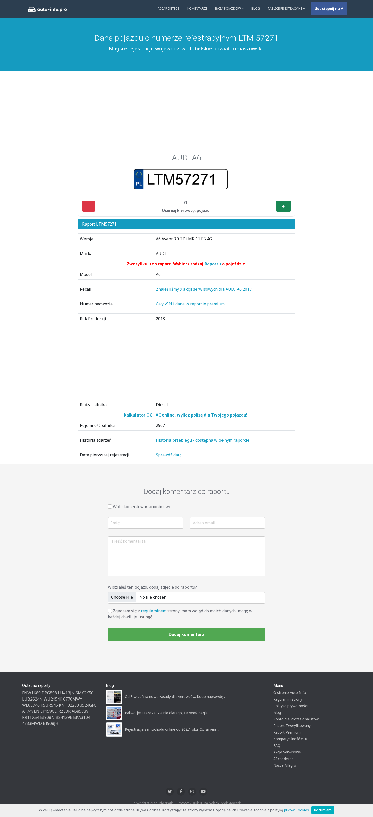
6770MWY (72, 699)
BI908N (47, 717)
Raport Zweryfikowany (292, 725)
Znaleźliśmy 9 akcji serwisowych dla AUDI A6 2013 (204, 289)
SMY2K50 (84, 693)
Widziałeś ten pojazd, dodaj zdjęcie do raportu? (152, 587)
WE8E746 (31, 705)
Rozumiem (323, 810)
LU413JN (66, 693)
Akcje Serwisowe (287, 752)
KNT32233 (69, 705)
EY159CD (48, 711)
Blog (255, 8)
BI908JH (50, 723)
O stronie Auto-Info (289, 692)
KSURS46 (49, 705)
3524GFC (88, 705)
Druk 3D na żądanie (206, 803)
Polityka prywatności (290, 705)
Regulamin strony (287, 699)
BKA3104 (81, 717)
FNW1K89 (31, 693)
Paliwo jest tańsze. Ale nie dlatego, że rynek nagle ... (168, 712)
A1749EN (30, 711)
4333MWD (32, 723)
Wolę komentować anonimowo (142, 506)
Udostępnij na (328, 8)
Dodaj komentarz (186, 634)
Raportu (213, 264)
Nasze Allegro (284, 765)
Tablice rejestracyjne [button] (285, 8)
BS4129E (64, 717)
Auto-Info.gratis (162, 803)
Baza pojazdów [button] (228, 8)
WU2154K (53, 699)
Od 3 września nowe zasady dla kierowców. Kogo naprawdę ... (175, 696)
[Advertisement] (186, 114)
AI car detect (284, 758)
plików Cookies (296, 810)
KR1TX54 (30, 717)
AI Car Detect (168, 8)
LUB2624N (32, 699)
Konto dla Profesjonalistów (296, 719)
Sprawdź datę (169, 455)
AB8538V (80, 711)
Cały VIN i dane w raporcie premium (190, 304)
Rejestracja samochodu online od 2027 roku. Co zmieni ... (172, 729)
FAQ (276, 745)
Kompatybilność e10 (290, 738)
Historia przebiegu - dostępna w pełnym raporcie (202, 440)
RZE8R (64, 711)
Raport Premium (287, 732)
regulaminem (153, 611)
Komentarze (197, 8)
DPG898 (49, 693)
